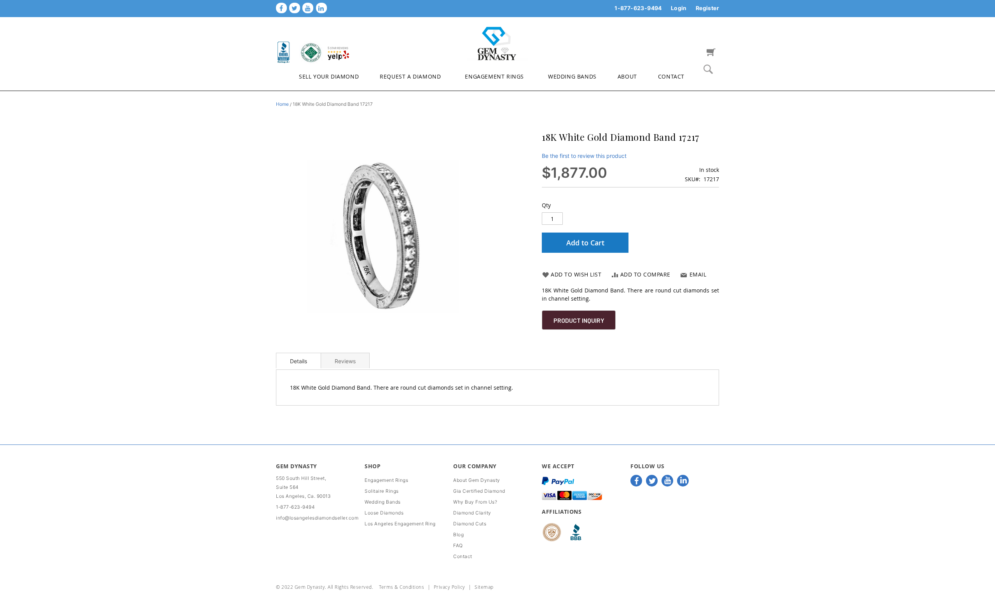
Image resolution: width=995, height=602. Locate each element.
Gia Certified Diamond (479, 491)
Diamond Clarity (472, 513)
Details (298, 361)
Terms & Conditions (401, 587)
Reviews (345, 361)
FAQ (458, 545)
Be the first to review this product (584, 155)
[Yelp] (338, 52)
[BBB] (284, 52)
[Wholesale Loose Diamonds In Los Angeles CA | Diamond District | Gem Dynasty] (497, 43)
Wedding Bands (383, 502)
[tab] (298, 360)
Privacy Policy (449, 587)
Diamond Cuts (469, 524)
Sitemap (484, 587)
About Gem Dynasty (476, 480)
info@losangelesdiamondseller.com (317, 518)
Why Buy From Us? (475, 502)
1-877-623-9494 (638, 8)
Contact (462, 556)
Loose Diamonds (384, 513)
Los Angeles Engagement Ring (400, 524)
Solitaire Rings (382, 491)
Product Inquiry (578, 320)
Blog (458, 534)
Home (282, 104)
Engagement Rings (386, 480)
